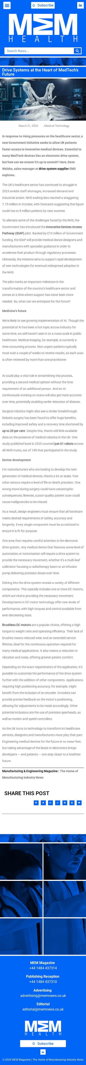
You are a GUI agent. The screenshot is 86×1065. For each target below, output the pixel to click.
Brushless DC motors (16, 625)
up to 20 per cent (13, 431)
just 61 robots (63, 443)
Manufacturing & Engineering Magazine (30, 771)
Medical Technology (56, 125)
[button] (7, 5)
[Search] (77, 51)
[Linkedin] (80, 5)
